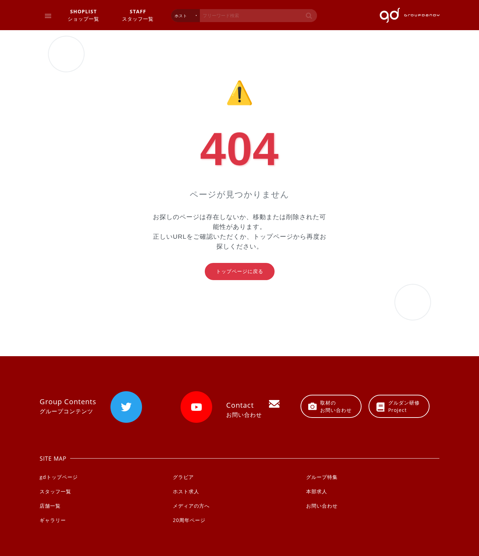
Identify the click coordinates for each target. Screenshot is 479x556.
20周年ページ (189, 520)
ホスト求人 (186, 491)
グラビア (183, 477)
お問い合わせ (322, 505)
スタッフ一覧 (138, 15)
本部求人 (316, 491)
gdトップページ (59, 477)
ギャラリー (53, 520)
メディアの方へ (191, 505)
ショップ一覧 (83, 15)
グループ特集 (322, 477)
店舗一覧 (50, 505)
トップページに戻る (239, 271)
